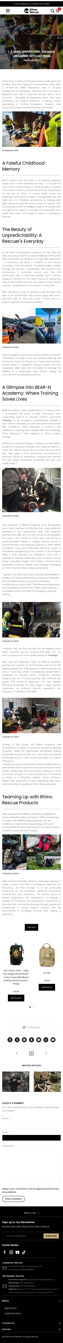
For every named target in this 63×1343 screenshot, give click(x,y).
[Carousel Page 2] (32, 1007)
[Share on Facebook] (9, 1039)
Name (6, 1118)
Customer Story (13, 1313)
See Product (16, 998)
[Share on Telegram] (38, 1039)
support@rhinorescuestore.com (41, 1279)
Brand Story (11, 1308)
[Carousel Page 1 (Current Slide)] (30, 1007)
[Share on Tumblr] (31, 1039)
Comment (8, 1146)
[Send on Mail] (53, 1039)
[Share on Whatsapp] (45, 1039)
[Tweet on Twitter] (17, 1039)
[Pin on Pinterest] (24, 1039)
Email (5, 1132)
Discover (31, 927)
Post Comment (13, 1198)
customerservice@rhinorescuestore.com (25, 1266)
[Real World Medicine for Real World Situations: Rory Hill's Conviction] (46, 1053)
